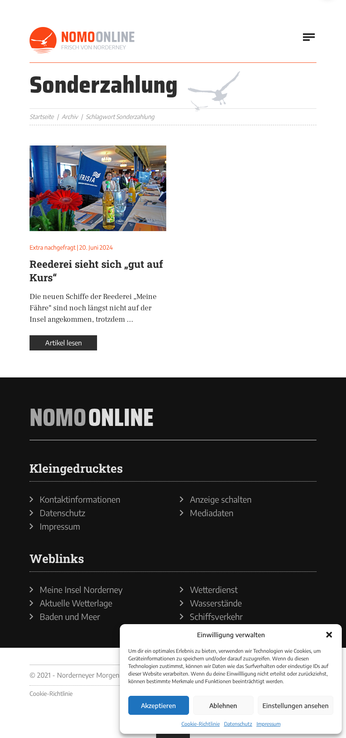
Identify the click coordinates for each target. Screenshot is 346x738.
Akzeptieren (158, 705)
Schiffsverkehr (216, 616)
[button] (329, 634)
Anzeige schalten (220, 499)
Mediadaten (211, 513)
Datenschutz (238, 724)
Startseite (42, 116)
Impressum (269, 724)
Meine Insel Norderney (81, 589)
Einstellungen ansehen (295, 705)
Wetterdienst (214, 589)
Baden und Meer (70, 616)
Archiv (70, 116)
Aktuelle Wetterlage (76, 603)
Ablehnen (223, 705)
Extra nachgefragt (53, 247)
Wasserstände (216, 603)
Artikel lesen (63, 343)
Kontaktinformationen (80, 499)
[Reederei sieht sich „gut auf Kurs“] (98, 188)
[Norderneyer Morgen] (82, 40)
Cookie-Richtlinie (200, 724)
